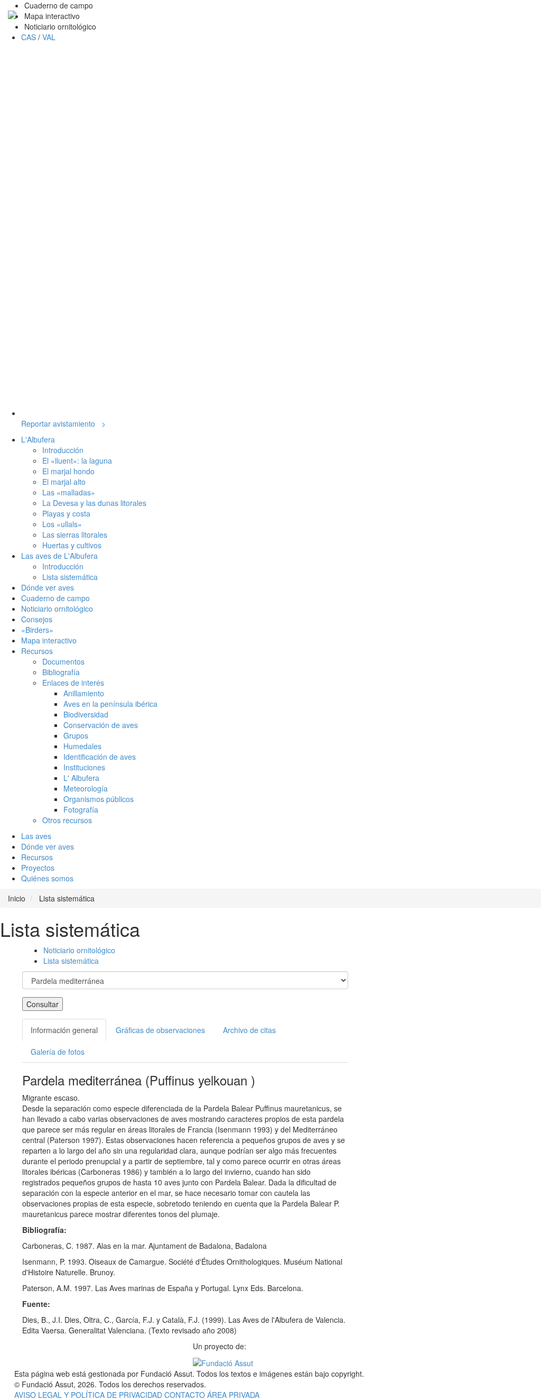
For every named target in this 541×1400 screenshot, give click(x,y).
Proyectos (37, 867)
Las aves (36, 836)
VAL (48, 37)
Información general (64, 1030)
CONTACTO (185, 1394)
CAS (29, 37)
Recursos (37, 857)
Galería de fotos (58, 1051)
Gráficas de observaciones (160, 1030)
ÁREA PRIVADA (233, 1394)
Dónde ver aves (47, 846)
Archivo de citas (249, 1030)
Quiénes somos (47, 878)
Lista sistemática (71, 960)
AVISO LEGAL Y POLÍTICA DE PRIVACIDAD (89, 1394)
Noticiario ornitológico (79, 950)
